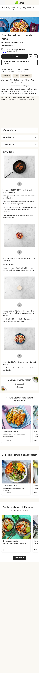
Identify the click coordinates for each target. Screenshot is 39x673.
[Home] (2, 8)
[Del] (36, 56)
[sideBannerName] (19, 114)
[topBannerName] (19, 14)
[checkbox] (2, 45)
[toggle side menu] (2, 2)
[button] (19, 137)
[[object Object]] (31, 56)
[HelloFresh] (19, 2)
